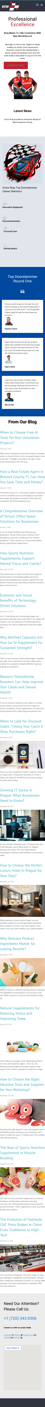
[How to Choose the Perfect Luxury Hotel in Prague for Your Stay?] (22, 915)
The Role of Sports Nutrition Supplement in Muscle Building (22, 1152)
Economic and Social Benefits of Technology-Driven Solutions (18, 600)
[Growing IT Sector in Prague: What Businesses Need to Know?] (22, 839)
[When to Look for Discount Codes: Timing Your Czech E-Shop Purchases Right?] (22, 767)
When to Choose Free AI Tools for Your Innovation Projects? (19, 437)
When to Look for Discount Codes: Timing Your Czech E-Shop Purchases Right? (22, 726)
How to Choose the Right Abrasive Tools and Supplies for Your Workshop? (22, 1084)
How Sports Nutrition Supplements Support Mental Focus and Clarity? (20, 558)
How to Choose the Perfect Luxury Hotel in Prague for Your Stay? (21, 870)
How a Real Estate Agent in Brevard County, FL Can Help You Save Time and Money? (22, 476)
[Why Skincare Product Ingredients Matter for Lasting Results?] (22, 985)
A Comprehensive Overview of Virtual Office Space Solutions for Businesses (21, 516)
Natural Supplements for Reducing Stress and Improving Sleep (20, 1013)
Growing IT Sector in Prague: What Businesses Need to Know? (20, 795)
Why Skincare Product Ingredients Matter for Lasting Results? (17, 943)
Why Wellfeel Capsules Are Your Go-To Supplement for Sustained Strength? (21, 642)
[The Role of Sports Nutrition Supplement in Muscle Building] (22, 1193)
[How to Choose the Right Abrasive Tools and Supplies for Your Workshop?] (22, 1125)
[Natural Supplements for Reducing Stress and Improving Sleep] (22, 1056)
